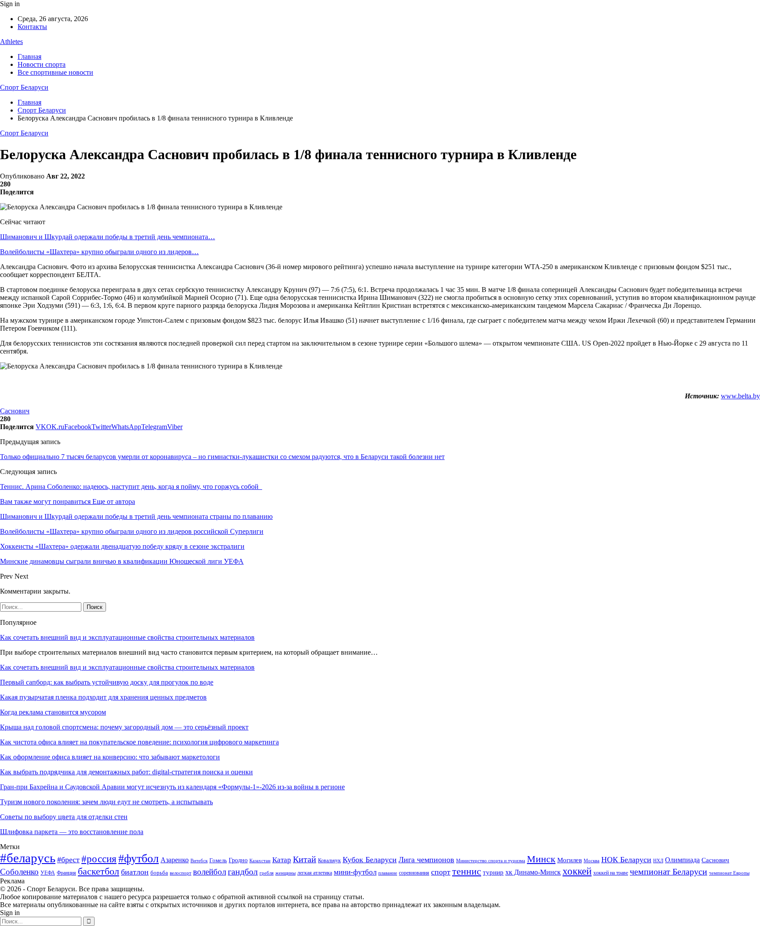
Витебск (199, 860)
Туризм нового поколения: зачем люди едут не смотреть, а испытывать (106, 802)
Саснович (14, 411)
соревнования (414, 873)
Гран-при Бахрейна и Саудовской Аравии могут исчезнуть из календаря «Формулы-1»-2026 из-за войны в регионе (172, 787)
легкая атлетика (314, 873)
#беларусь (27, 858)
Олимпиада (682, 860)
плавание (387, 873)
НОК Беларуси (626, 859)
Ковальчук (329, 860)
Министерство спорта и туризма (490, 860)
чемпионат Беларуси (668, 871)
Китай (304, 859)
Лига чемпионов (426, 859)
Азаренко (175, 860)
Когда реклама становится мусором (53, 712)
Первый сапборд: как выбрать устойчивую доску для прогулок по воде (106, 682)
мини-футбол (355, 872)
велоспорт (180, 873)
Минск (541, 858)
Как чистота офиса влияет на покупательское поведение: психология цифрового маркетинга (139, 742)
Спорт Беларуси (24, 87)
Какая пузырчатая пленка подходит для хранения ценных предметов (103, 697)
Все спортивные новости (55, 72)
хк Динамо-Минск (533, 872)
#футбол (138, 858)
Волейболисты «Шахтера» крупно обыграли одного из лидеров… (99, 251)
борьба (159, 872)
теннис (466, 871)
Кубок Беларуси (370, 859)
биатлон (135, 872)
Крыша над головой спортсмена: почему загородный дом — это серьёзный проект (124, 727)
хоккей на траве (610, 873)
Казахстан (259, 860)
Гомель (218, 860)
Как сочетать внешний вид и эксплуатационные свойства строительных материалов (127, 637)
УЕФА (47, 873)
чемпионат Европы (729, 872)
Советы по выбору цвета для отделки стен (64, 816)
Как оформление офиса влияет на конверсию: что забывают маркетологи (110, 757)
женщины (285, 872)
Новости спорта (42, 64)
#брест (68, 859)
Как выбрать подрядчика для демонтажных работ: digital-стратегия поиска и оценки (126, 772)
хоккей (577, 871)
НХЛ (658, 860)
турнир (493, 872)
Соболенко (19, 871)
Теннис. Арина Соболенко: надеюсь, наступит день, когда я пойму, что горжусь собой (131, 486)
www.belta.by (740, 396)
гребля (266, 872)
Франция (66, 872)
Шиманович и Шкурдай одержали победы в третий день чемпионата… (107, 237)
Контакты (32, 26)
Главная (29, 56)
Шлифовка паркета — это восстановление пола (71, 831)
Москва (591, 860)
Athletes (11, 41)
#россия (99, 858)
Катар (281, 860)
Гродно (238, 860)
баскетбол (98, 871)
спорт (440, 872)
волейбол (209, 871)
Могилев (569, 860)
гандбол (243, 871)
